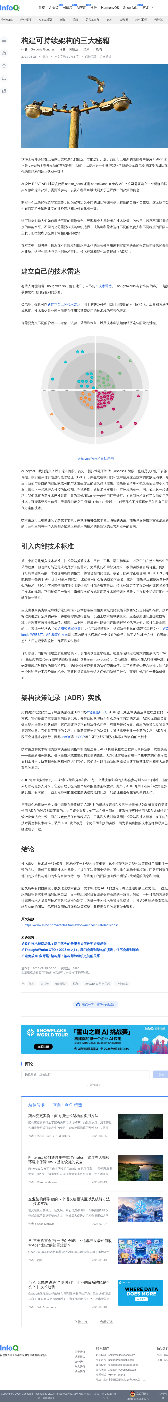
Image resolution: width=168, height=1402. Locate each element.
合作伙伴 (80, 1361)
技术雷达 (105, 285)
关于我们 (80, 1351)
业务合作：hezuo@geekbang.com (115, 1360)
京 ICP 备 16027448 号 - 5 (105, 1395)
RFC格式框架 (71, 628)
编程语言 (61, 983)
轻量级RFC (97, 712)
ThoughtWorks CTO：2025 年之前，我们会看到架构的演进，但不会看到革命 (82, 949)
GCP (81, 736)
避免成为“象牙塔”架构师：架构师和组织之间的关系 (62, 955)
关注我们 (80, 1371)
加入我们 (80, 1366)
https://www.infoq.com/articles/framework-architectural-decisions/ (71, 925)
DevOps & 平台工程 (97, 983)
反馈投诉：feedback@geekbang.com (117, 1364)
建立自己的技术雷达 (65, 304)
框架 (76, 983)
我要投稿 (80, 1356)
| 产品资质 (163, 1395)
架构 (31, 983)
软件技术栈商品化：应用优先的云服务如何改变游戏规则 (66, 943)
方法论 (45, 983)
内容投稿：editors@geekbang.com (115, 1355)
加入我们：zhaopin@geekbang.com (116, 1369)
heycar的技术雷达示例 (97, 458)
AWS (67, 736)
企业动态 (122, 983)
